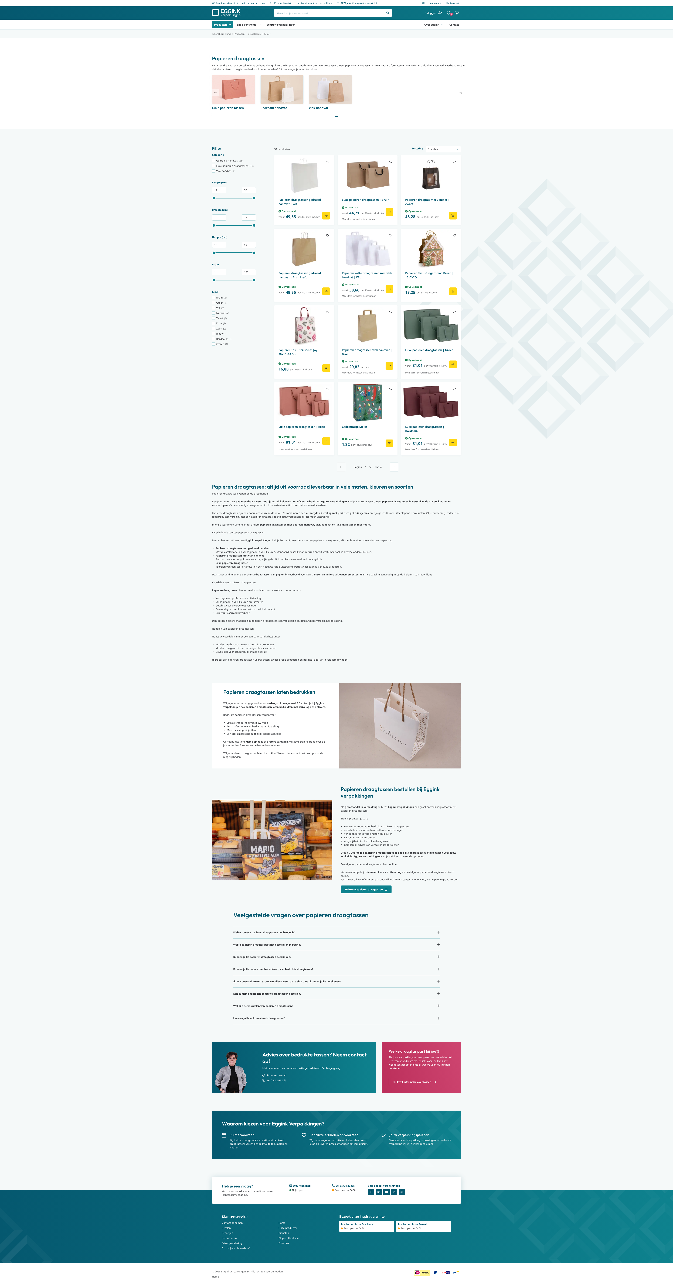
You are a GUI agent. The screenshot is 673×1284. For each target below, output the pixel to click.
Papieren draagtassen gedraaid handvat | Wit (299, 202)
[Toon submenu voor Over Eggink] (442, 24)
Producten (220, 24)
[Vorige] (341, 467)
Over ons (283, 1243)
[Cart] (457, 13)
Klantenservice (453, 3)
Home (228, 34)
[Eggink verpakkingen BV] (226, 13)
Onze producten (288, 1228)
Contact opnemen (232, 1222)
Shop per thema (246, 24)
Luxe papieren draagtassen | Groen (429, 350)
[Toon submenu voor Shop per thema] (260, 24)
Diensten (283, 1233)
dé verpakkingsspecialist (359, 3)
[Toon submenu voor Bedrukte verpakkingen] (298, 24)
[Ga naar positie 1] (336, 116)
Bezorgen (227, 1233)
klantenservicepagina (234, 1194)
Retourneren (229, 1238)
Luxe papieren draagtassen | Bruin (365, 200)
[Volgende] (394, 467)
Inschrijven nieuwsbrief (236, 1248)
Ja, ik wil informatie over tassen (412, 1082)
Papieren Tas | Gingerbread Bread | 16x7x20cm (429, 275)
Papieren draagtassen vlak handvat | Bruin (367, 352)
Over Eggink (431, 24)
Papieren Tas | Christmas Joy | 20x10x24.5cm (299, 352)
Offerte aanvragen (431, 3)
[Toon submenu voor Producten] (230, 24)
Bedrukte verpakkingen (281, 24)
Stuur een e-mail (276, 1075)
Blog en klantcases (289, 1238)
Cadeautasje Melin (354, 427)
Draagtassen (254, 34)
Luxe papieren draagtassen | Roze (301, 427)
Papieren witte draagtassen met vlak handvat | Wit (367, 275)
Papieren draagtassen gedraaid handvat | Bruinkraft (299, 275)
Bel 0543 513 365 (276, 1080)
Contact (454, 24)
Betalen (226, 1228)
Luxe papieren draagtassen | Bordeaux (424, 429)
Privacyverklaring (232, 1243)
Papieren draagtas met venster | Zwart (427, 202)
